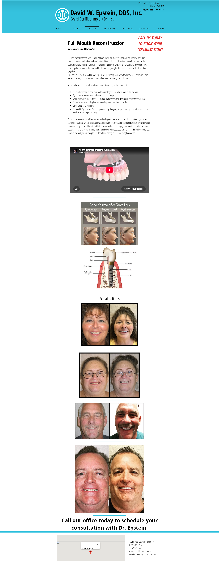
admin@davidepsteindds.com (140, 551)
